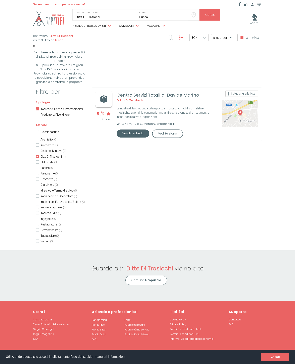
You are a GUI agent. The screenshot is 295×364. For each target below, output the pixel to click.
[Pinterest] (258, 4)
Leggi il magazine (43, 334)
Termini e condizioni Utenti (185, 329)
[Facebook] (240, 4)
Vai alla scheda (132, 133)
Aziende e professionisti (89, 26)
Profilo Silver (99, 329)
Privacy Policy (178, 324)
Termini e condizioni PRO (184, 334)
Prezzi (127, 320)
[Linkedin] (245, 4)
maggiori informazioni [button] (110, 356)
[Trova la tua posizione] (193, 15)
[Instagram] (252, 4)
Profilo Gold (99, 334)
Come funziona (42, 319)
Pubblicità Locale (134, 324)
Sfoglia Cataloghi (43, 329)
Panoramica (99, 320)
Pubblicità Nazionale (136, 329)
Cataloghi (126, 26)
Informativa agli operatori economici (192, 339)
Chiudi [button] (275, 356)
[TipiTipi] (48, 18)
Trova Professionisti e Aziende (51, 324)
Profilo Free (98, 324)
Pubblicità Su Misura (136, 334)
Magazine (154, 26)
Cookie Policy (178, 319)
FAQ (35, 339)
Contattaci (235, 319)
